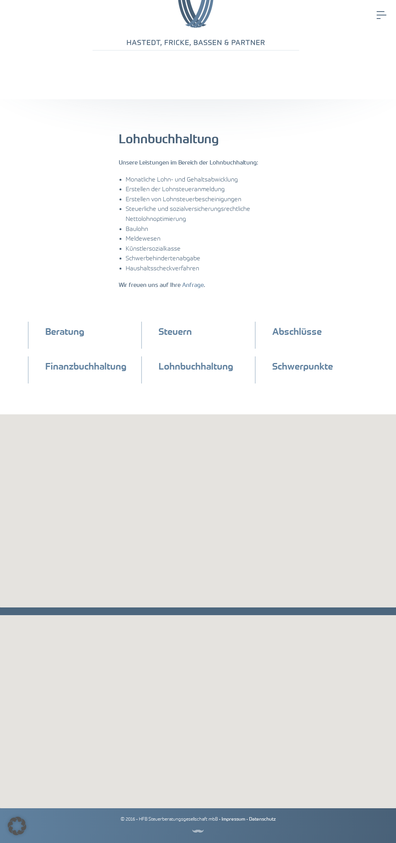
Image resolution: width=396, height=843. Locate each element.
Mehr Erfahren (78, 344)
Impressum (233, 819)
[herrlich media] (198, 830)
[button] (17, 826)
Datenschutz (262, 819)
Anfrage (193, 285)
